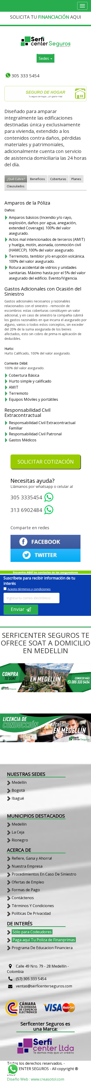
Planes (76, 179)
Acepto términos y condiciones (29, 589)
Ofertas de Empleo (28, 882)
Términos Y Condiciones (33, 905)
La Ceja (18, 832)
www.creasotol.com (47, 1079)
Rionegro (20, 840)
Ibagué (18, 798)
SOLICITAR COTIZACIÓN (46, 461)
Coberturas (58, 179)
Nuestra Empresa (27, 866)
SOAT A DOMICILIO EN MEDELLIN (56, 646)
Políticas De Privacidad (31, 913)
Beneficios (37, 179)
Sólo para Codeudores (32, 931)
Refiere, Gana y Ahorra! (32, 858)
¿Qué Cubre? (16, 179)
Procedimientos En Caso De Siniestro (44, 874)
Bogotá (18, 790)
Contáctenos (23, 897)
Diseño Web (18, 1079)
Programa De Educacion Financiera (42, 947)
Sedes (44, 58)
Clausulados (15, 186)
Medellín (19, 782)
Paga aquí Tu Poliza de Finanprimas (44, 939)
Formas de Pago (26, 889)
